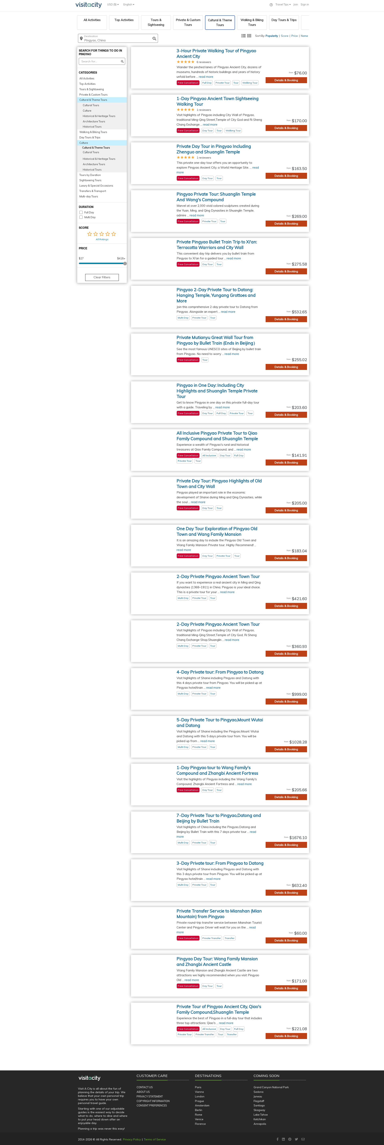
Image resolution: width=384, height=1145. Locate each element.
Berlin (198, 1110)
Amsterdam (202, 1105)
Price (294, 35)
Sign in (305, 4)
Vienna (199, 1091)
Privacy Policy (132, 1139)
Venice (199, 1119)
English (128, 4)
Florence (200, 1123)
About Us (143, 1091)
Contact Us (145, 1087)
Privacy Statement (150, 1096)
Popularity (272, 35)
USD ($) (112, 4)
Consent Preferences (152, 1105)
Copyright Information (153, 1101)
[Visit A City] (89, 1078)
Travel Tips (282, 4)
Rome (198, 1114)
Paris (198, 1087)
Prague (199, 1101)
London (199, 1096)
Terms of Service (155, 1139)
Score (284, 35)
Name (304, 35)
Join (295, 4)
